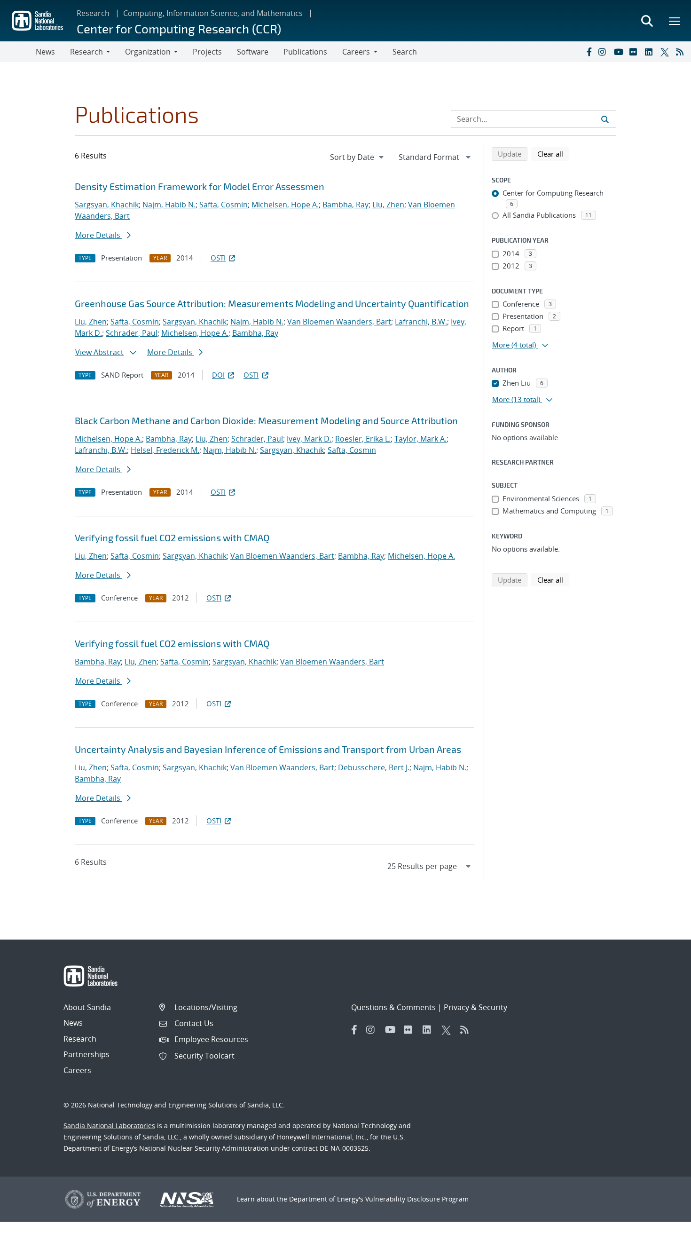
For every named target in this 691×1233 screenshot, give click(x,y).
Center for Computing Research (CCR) (179, 28)
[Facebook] (588, 51)
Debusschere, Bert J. (373, 767)
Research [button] (86, 52)
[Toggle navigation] (18, 51)
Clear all (553, 153)
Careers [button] (356, 52)
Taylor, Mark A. (420, 439)
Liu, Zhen (388, 204)
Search (405, 52)
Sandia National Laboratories (109, 1125)
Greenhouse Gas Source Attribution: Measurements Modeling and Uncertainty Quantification (272, 303)
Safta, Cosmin (223, 204)
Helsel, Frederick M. (165, 450)
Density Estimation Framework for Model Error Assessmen (199, 186)
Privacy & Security (475, 1007)
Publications (305, 52)
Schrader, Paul (131, 333)
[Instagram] (604, 51)
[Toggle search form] (646, 20)
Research (93, 13)
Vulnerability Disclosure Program (417, 1198)
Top (663, 1222)
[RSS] (681, 51)
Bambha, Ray (345, 204)
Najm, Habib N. (169, 204)
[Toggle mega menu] (675, 20)
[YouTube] (619, 51)
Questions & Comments (393, 1007)
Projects (207, 52)
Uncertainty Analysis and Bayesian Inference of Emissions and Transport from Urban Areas (268, 749)
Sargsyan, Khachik (107, 204)
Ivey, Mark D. (309, 439)
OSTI (218, 257)
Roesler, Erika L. (363, 439)
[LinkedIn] (650, 51)
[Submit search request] (605, 119)
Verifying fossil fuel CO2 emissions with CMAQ (172, 537)
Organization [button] (148, 52)
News (45, 52)
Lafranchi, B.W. (421, 321)
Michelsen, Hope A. (285, 204)
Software (252, 52)
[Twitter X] (666, 51)
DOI (218, 374)
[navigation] (357, 157)
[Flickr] (635, 51)
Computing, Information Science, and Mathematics (213, 13)
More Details (98, 235)
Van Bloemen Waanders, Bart (339, 321)
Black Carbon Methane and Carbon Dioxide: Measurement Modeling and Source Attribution (266, 420)
